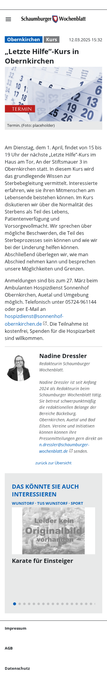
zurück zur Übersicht (53, 463)
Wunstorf (23, 503)
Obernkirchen (23, 39)
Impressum (15, 628)
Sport (77, 503)
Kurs (51, 39)
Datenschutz (17, 668)
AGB (9, 648)
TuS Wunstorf (53, 503)
